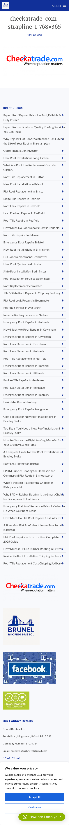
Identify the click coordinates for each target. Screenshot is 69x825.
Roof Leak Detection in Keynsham (24, 344)
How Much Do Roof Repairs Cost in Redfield (31, 227)
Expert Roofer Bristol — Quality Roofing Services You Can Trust (34, 129)
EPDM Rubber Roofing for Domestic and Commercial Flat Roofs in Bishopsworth (29, 473)
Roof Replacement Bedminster (22, 286)
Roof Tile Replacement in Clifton (23, 177)
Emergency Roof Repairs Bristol (23, 242)
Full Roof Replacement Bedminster (25, 257)
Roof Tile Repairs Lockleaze (21, 235)
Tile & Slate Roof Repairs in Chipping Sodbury (32, 293)
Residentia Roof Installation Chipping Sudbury (32, 556)
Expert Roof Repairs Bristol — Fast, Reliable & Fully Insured (32, 117)
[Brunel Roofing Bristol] (5, 5)
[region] (34, 793)
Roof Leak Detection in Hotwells (23, 351)
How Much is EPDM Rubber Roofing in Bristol (32, 548)
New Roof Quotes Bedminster (22, 264)
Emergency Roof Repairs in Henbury (26, 394)
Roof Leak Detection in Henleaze (24, 387)
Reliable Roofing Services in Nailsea (25, 315)
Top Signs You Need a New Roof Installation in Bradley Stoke (32, 431)
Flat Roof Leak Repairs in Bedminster (26, 300)
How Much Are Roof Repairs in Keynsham (29, 329)
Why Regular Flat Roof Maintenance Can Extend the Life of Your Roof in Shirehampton (33, 141)
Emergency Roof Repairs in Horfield (26, 365)
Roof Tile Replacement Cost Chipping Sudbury (32, 563)
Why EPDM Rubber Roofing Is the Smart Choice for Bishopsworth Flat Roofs (33, 497)
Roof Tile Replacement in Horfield (24, 358)
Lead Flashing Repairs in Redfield (24, 213)
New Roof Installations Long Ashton (26, 158)
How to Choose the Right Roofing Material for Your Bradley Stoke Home (32, 442)
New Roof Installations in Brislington (26, 249)
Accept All (34, 797)
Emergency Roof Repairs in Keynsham (27, 336)
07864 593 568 (11, 758)
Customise (34, 807)
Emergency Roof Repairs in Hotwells (26, 322)
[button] (41, 817)
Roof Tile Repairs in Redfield (21, 220)
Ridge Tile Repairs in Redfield (21, 198)
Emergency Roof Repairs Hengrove (25, 409)
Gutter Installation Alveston (20, 150)
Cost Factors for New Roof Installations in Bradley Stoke (29, 419)
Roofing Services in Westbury (21, 307)
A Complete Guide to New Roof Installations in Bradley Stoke (32, 454)
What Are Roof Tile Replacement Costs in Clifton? (29, 167)
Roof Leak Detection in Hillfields (23, 373)
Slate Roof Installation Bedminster (24, 271)
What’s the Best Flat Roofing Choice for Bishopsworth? (28, 485)
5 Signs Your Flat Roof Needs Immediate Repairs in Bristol (33, 527)
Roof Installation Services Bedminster (27, 278)
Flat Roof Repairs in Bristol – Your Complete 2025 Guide (31, 539)
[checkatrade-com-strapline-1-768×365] (34, 60)
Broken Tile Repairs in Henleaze (23, 380)
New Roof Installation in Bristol (23, 184)
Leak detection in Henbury (20, 402)
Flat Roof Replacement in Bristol (23, 191)
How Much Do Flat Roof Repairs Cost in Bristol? (33, 518)
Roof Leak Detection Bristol (21, 463)
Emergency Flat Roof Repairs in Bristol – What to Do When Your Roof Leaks (34, 508)
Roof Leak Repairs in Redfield (21, 206)
